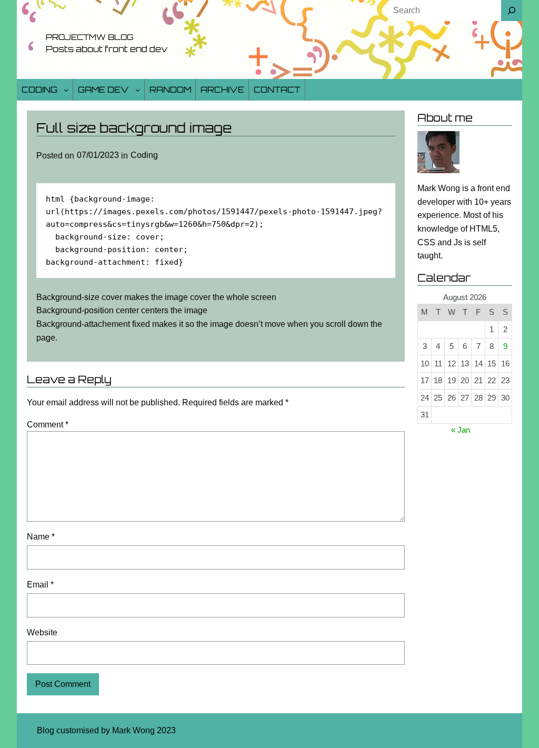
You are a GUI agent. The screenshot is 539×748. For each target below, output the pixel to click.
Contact (277, 89)
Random (170, 89)
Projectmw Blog (89, 37)
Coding (39, 89)
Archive (222, 89)
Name (41, 536)
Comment (47, 424)
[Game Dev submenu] (137, 89)
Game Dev (103, 89)
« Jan (460, 429)
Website (42, 632)
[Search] (511, 10)
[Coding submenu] (66, 89)
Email (40, 584)
